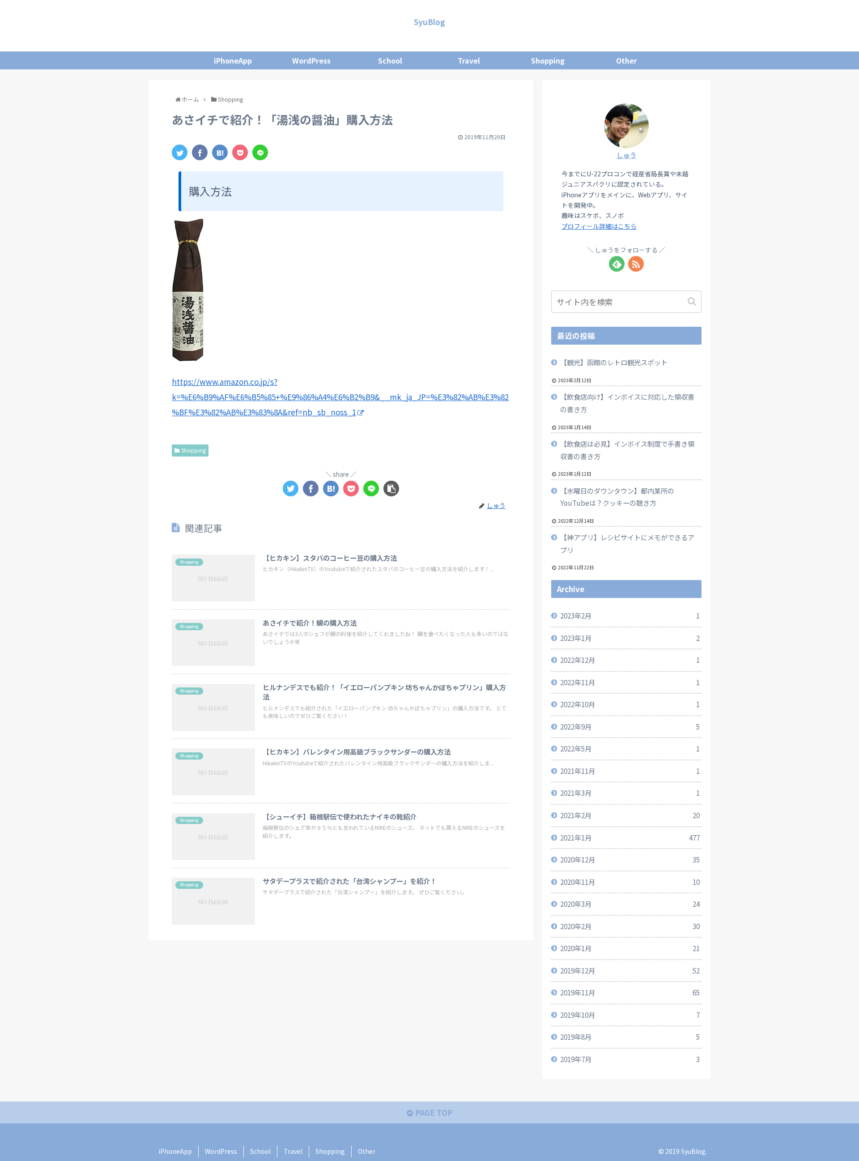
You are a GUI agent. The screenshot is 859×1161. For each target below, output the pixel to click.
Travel (293, 1151)
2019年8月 (630, 1036)
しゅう (627, 155)
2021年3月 (630, 793)
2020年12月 (630, 859)
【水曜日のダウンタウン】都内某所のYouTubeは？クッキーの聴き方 (617, 497)
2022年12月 (630, 660)
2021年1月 (630, 837)
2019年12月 (630, 970)
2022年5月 (630, 748)
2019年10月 (630, 1015)
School (260, 1151)
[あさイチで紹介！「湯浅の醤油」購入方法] (220, 152)
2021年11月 (630, 771)
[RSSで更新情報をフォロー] (636, 264)
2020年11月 (630, 882)
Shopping (193, 450)
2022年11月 (630, 682)
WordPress (221, 1151)
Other (366, 1151)
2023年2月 (630, 615)
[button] (693, 301)
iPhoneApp (175, 1151)
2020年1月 (630, 948)
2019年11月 (630, 992)
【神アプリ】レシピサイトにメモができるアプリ (627, 543)
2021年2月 (630, 815)
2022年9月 (630, 726)
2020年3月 (630, 904)
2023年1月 (630, 638)
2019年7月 (630, 1059)
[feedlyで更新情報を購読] (617, 264)
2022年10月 (630, 704)
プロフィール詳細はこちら (599, 226)
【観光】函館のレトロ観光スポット (614, 362)
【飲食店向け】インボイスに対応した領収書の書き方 (627, 403)
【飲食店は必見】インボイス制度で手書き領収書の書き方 (627, 450)
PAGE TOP (433, 1112)
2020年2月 (630, 926)
